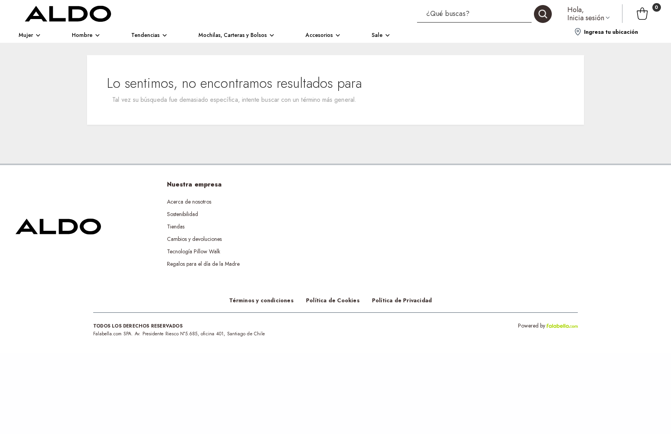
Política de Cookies (333, 300)
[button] (484, 13)
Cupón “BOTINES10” (331, 202)
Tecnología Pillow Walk (193, 251)
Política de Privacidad (402, 300)
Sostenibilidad (182, 214)
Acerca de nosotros (189, 202)
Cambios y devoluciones (194, 239)
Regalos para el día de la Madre (203, 264)
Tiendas (175, 226)
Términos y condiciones (261, 300)
